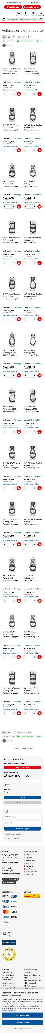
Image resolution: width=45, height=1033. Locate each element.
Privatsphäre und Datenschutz (30, 987)
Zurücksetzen (22, 803)
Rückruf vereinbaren (10, 879)
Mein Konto (30, 863)
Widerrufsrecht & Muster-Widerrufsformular (33, 982)
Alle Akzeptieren (22, 1015)
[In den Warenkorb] (19, 94)
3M (7, 792)
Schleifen (29, 858)
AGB (25, 978)
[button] (4, 36)
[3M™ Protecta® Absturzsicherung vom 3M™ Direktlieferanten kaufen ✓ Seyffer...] (33, 58)
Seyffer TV (29, 874)
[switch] (10, 936)
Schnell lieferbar (26, 41)
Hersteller (7, 789)
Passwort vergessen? (11, 838)
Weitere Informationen (22, 1028)
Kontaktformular (9, 882)
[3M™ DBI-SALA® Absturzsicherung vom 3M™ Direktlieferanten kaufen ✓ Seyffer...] (12, 58)
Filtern (22, 797)
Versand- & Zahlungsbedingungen (32, 974)
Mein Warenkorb (31, 869)
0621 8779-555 (10, 855)
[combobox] (24, 36)
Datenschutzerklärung (9, 1010)
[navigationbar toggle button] (4, 19)
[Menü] (13, 932)
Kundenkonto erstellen (12, 834)
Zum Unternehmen (32, 872)
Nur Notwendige (22, 1022)
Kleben (28, 855)
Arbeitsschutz (31, 860)
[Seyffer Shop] (1, 14)
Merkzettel (29, 866)
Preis (40, 41)
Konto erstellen (22, 767)
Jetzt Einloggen (22, 829)
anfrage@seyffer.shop (9, 988)
